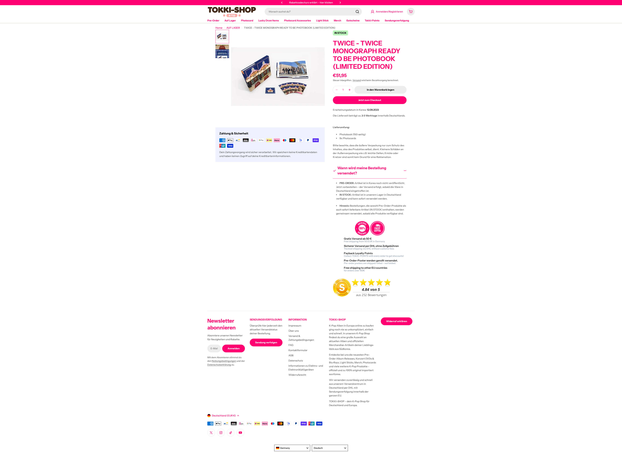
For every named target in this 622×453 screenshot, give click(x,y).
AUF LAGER (233, 27)
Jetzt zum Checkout (369, 100)
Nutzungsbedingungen (224, 360)
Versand (356, 80)
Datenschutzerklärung (219, 364)
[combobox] (313, 12)
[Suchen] (357, 12)
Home (218, 27)
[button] (282, 3)
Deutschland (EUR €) (224, 415)
